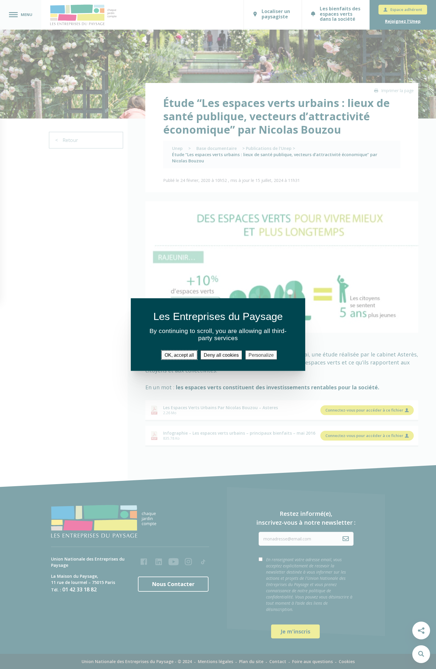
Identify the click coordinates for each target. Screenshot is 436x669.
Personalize (261, 354)
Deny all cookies (221, 354)
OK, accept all (179, 354)
